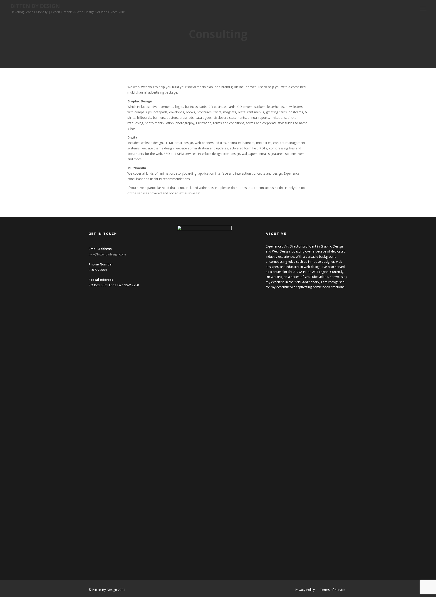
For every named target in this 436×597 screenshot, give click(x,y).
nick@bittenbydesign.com (107, 254)
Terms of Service (332, 589)
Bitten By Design (35, 6)
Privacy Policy (305, 589)
